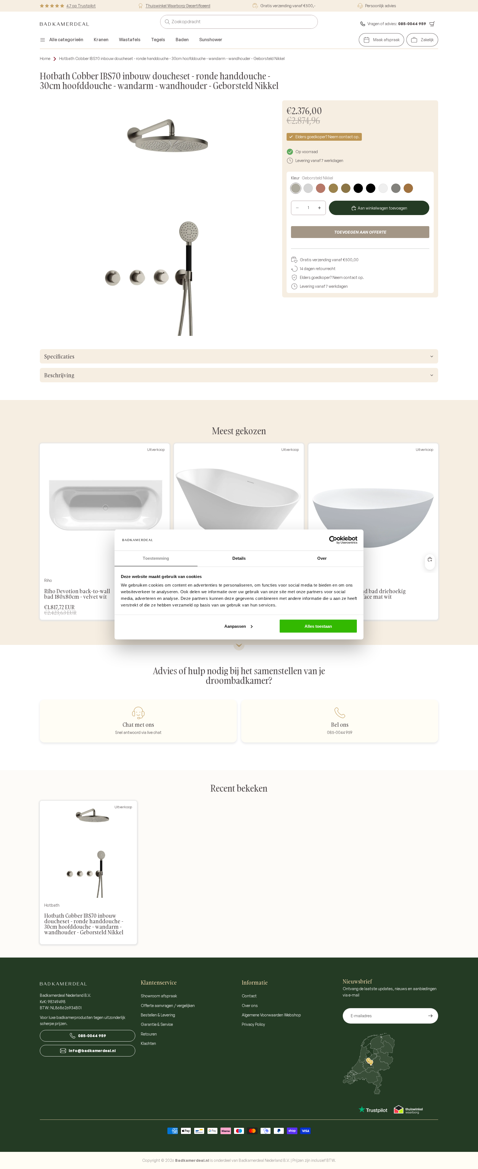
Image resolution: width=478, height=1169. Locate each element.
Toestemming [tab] (156, 558)
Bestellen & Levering (158, 1015)
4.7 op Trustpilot (81, 5)
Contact (249, 995)
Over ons (250, 1005)
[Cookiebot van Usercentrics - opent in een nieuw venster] (333, 540)
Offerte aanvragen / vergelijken (168, 1005)
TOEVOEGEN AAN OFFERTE (360, 232)
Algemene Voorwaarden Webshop (271, 1015)
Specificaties (59, 356)
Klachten (148, 1043)
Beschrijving (59, 375)
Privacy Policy (253, 1024)
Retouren (149, 1034)
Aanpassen (235, 626)
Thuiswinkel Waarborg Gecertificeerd (178, 5)
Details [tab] (239, 558)
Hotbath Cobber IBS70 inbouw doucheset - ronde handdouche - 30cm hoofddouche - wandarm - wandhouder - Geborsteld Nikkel (172, 58)
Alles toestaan (318, 626)
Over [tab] (322, 558)
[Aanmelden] (430, 1016)
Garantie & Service (157, 1024)
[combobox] (232, 21)
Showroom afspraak (159, 995)
